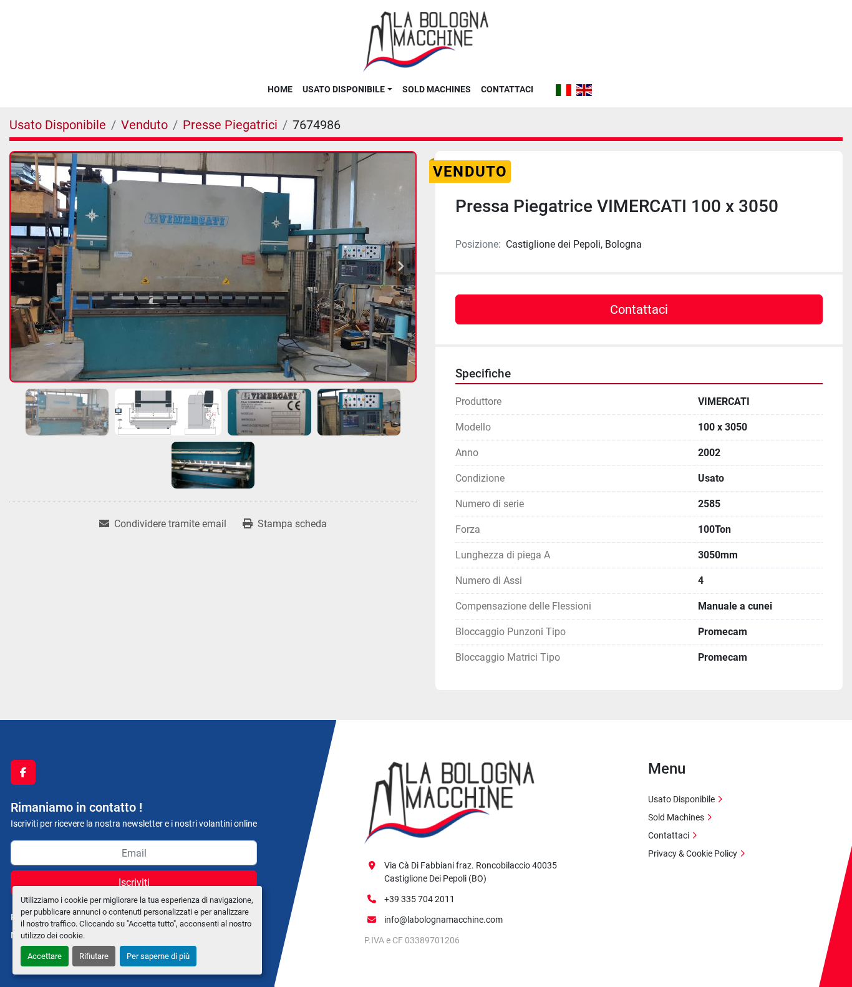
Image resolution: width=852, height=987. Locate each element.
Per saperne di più (158, 956)
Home (280, 89)
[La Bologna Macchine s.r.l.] (449, 801)
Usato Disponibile (344, 89)
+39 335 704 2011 (419, 899)
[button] (347, 89)
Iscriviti (134, 882)
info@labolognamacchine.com (443, 920)
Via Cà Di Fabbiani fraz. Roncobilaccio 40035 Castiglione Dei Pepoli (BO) (470, 871)
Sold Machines (436, 89)
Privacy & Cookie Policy (692, 853)
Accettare (44, 956)
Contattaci (507, 89)
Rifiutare (94, 956)
